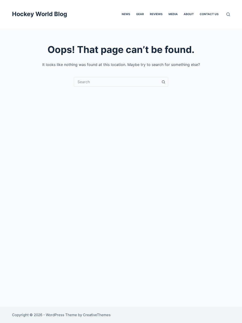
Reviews (156, 14)
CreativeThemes (97, 315)
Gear (140, 14)
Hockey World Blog (39, 13)
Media (173, 14)
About (189, 14)
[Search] (228, 14)
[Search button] (163, 82)
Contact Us (209, 14)
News (126, 14)
